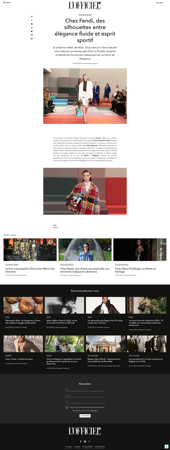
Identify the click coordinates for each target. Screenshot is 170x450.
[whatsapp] (31, 35)
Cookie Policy (100, 447)
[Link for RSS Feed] (89, 442)
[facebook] (31, 20)
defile (55, 228)
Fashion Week (85, 15)
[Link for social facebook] (81, 442)
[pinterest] (31, 24)
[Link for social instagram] (85, 442)
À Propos (68, 447)
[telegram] (31, 39)
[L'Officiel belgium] (85, 5)
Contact (77, 447)
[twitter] (31, 31)
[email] (31, 17)
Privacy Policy (93, 410)
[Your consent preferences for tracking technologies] (166, 446)
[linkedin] (31, 28)
